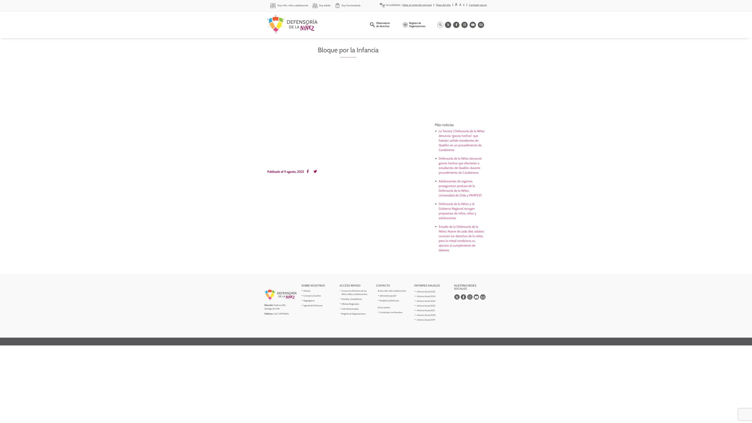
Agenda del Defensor (313, 305)
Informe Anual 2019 (426, 319)
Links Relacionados (350, 308)
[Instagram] (464, 25)
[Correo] (481, 25)
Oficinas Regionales (350, 304)
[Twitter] (448, 25)
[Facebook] (456, 25)
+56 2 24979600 (281, 313)
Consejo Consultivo (312, 295)
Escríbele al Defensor (389, 300)
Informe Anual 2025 (426, 291)
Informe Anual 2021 (426, 310)
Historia (306, 290)
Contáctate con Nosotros (391, 312)
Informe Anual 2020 (426, 315)
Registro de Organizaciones (354, 313)
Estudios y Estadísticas (352, 299)
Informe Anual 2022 (426, 305)
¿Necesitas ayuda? (388, 295)
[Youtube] (473, 25)
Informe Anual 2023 (426, 301)
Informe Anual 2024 (426, 296)
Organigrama (309, 300)
